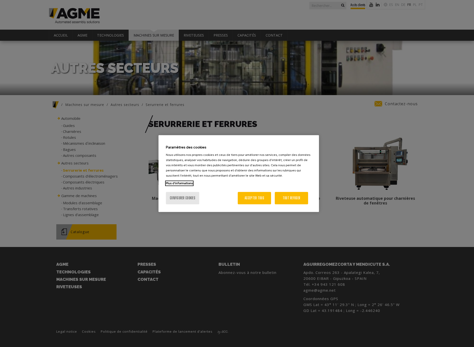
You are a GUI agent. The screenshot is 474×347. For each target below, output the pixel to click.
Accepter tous (254, 198)
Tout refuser (291, 198)
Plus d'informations (179, 183)
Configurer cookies (182, 198)
